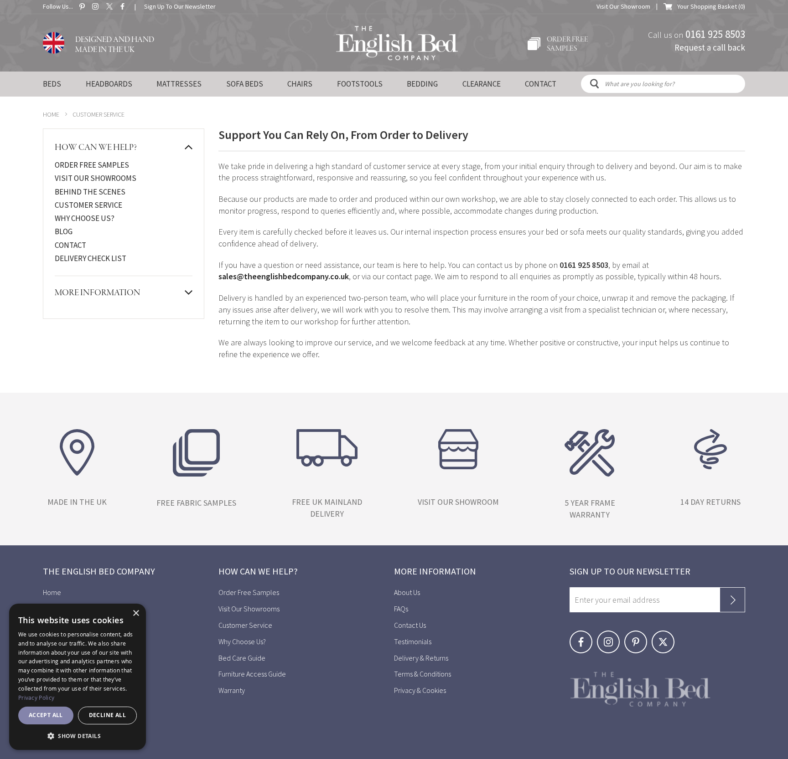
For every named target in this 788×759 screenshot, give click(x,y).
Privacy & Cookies (420, 690)
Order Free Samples (92, 165)
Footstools (360, 84)
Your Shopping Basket (711, 6)
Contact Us (410, 625)
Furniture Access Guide (252, 673)
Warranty (232, 690)
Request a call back (709, 46)
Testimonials (412, 641)
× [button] (135, 613)
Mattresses (179, 84)
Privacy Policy (36, 697)
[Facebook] (583, 635)
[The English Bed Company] (397, 43)
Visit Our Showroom (623, 6)
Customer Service (88, 205)
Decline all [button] (107, 715)
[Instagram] (610, 635)
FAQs (401, 608)
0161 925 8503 (715, 33)
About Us (407, 592)
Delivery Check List (90, 258)
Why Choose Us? (84, 218)
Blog (64, 231)
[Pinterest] (638, 635)
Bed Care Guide (241, 657)
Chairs (299, 84)
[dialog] (77, 677)
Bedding (422, 84)
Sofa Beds (244, 84)
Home (51, 114)
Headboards (109, 84)
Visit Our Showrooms (95, 178)
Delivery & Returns (421, 657)
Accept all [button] (46, 715)
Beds (52, 84)
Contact (70, 245)
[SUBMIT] (732, 599)
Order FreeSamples (567, 44)
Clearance (481, 84)
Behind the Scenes (90, 192)
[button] (77, 735)
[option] (77, 474)
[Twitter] (665, 635)
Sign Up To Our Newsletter (180, 6)
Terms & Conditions (422, 673)
